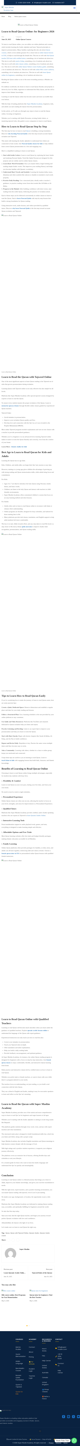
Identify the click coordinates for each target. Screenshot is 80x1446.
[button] (74, 7)
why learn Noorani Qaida (21, 208)
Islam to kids (9, 760)
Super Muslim (24, 1249)
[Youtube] (78, 1416)
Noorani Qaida (22, 134)
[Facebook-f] (63, 1416)
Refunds (58, 1443)
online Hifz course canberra (45, 69)
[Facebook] (8, 1240)
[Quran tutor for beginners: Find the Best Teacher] (39, 1291)
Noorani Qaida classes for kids (32, 144)
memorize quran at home (10, 406)
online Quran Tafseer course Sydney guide (32, 67)
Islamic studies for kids (19, 447)
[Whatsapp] (74, 1440)
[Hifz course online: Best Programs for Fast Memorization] (8, 1291)
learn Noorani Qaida (24, 198)
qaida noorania (27, 527)
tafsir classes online (21, 64)
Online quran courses (20, 16)
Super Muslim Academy (34, 104)
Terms (65, 1443)
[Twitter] (13, 1240)
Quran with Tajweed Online (19, 1233)
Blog (9, 16)
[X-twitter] (73, 1416)
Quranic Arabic (34, 1233)
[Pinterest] (17, 1240)
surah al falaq (19, 61)
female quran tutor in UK (10, 853)
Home (3, 16)
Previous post (8, 1269)
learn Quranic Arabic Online (36, 815)
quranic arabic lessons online (37, 1030)
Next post (49, 1269)
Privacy (51, 1443)
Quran (28, 131)
